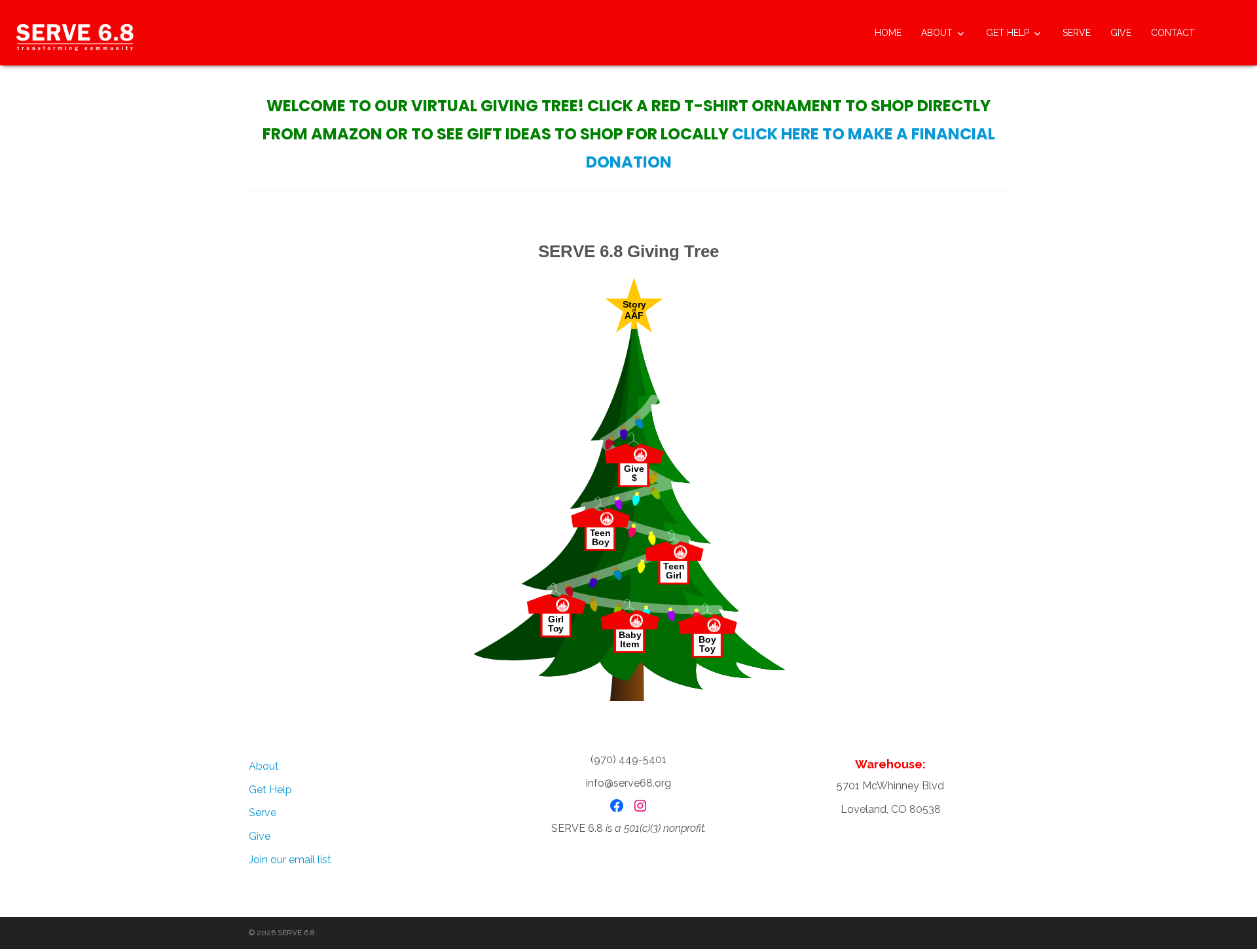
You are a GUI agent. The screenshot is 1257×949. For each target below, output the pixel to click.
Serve (1077, 32)
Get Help (1007, 32)
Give (1120, 32)
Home (888, 32)
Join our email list (290, 859)
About (937, 32)
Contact (1173, 32)
